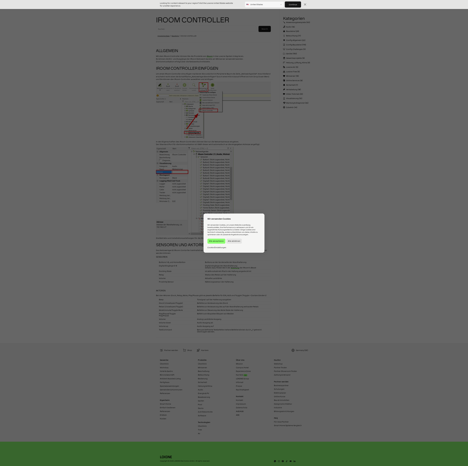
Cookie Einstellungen (216, 247)
